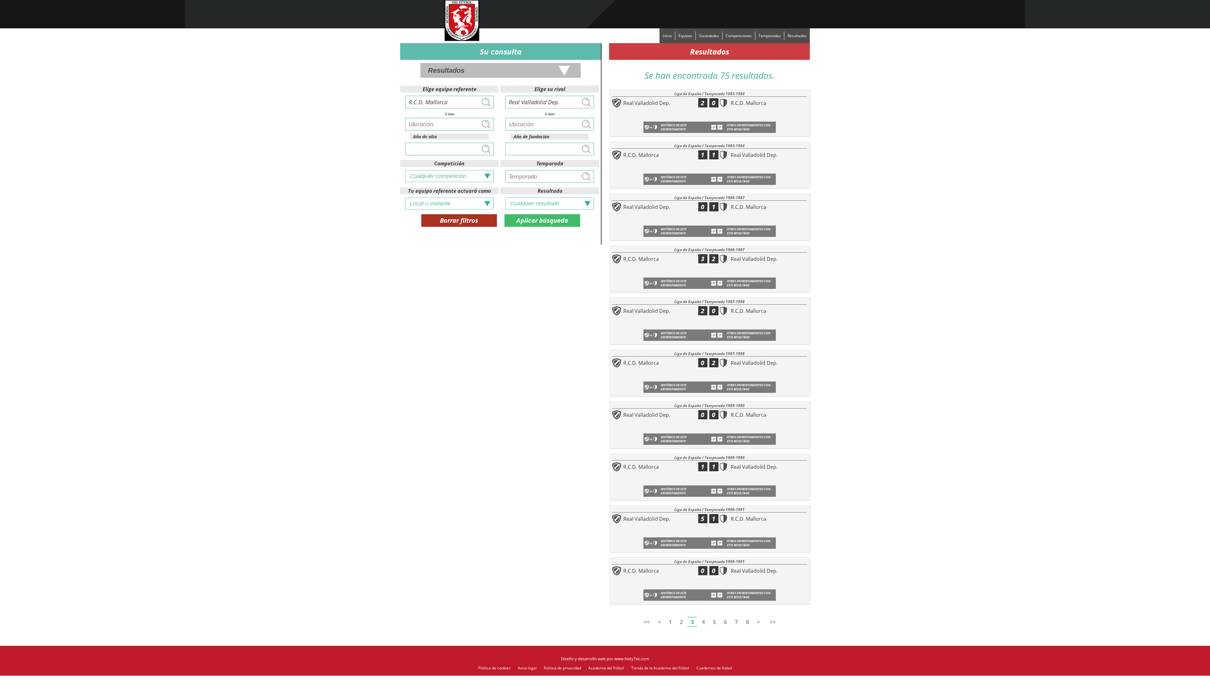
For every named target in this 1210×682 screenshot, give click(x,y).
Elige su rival (549, 89)
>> (772, 622)
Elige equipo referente (449, 89)
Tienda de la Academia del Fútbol (660, 668)
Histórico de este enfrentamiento (674, 127)
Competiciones (739, 35)
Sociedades (709, 35)
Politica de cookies (494, 668)
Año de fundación (531, 137)
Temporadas (769, 35)
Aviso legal (527, 668)
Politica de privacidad (562, 668)
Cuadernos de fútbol (714, 668)
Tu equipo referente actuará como (449, 190)
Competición (449, 163)
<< (646, 622)
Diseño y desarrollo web (583, 659)
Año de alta (425, 137)
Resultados (797, 35)
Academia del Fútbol (606, 668)
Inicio (667, 35)
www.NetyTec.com (631, 659)
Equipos (685, 35)
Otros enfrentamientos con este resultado (748, 127)
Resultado (550, 190)
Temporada (549, 163)
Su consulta (500, 51)
